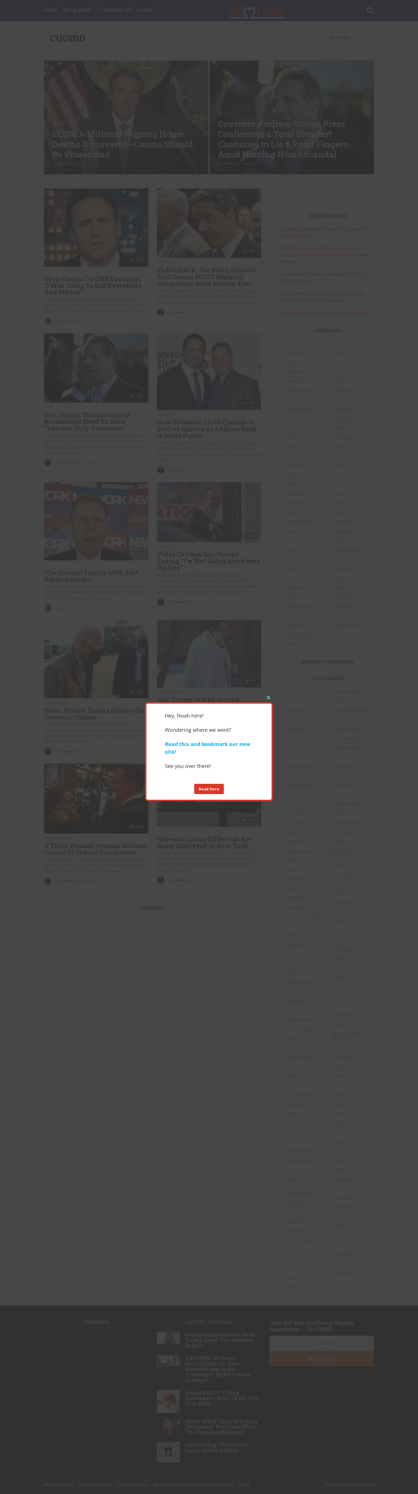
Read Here (209, 788)
